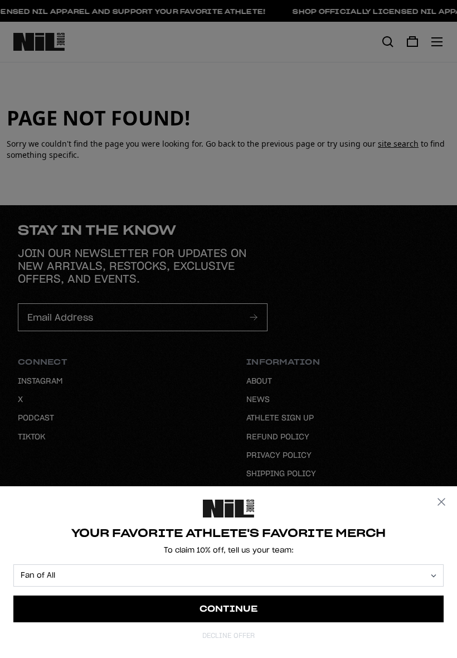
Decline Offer (228, 635)
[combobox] (223, 575)
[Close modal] (441, 502)
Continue (229, 608)
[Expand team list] (433, 576)
